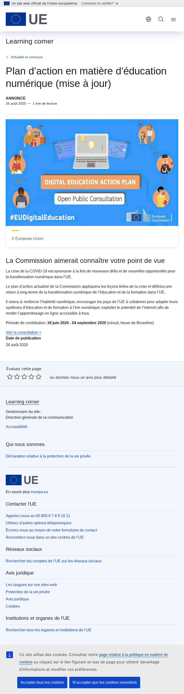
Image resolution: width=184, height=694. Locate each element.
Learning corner (22, 401)
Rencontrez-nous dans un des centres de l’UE (45, 537)
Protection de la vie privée (28, 592)
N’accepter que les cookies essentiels (105, 682)
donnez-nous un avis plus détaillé (86, 377)
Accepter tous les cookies (42, 682)
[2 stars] (13, 376)
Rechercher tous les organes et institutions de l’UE (49, 630)
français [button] (148, 19)
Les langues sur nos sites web (31, 585)
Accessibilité (16, 427)
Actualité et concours (27, 57)
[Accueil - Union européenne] (26, 19)
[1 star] (9, 376)
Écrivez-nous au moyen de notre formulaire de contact (51, 530)
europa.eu (39, 492)
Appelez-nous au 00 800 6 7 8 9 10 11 (38, 516)
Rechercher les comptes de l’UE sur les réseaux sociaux (54, 561)
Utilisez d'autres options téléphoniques (38, 523)
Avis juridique (17, 599)
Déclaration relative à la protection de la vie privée (48, 456)
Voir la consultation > (23, 332)
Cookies (13, 606)
